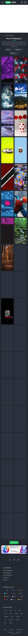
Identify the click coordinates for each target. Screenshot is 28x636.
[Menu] (2, 2)
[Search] (21, 2)
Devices (5, 579)
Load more (14, 542)
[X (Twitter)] (18, 559)
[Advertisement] (14, 19)
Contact (11, 629)
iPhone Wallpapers (8, 570)
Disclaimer (18, 632)
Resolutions (6, 577)
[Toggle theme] (25, 2)
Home (5, 629)
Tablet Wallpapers (7, 575)
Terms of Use (10, 632)
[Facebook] (9, 559)
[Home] (3, 35)
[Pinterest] (14, 559)
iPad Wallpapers (7, 572)
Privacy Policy (20, 629)
